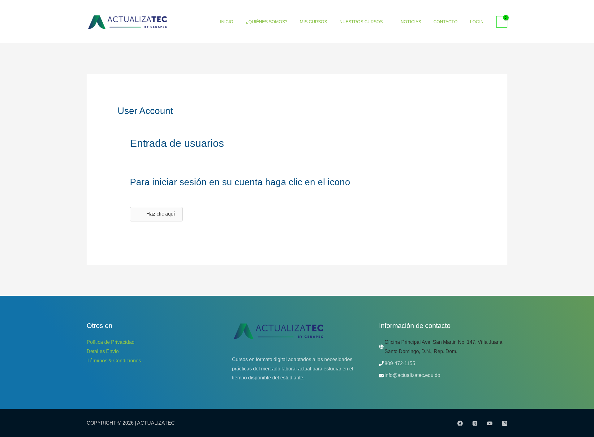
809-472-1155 (400, 363)
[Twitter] (475, 423)
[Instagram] (504, 423)
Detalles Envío (103, 351)
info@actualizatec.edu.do (412, 375)
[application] (385, 21)
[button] (156, 214)
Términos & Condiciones (114, 360)
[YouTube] (490, 423)
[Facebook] (460, 423)
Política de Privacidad (111, 342)
